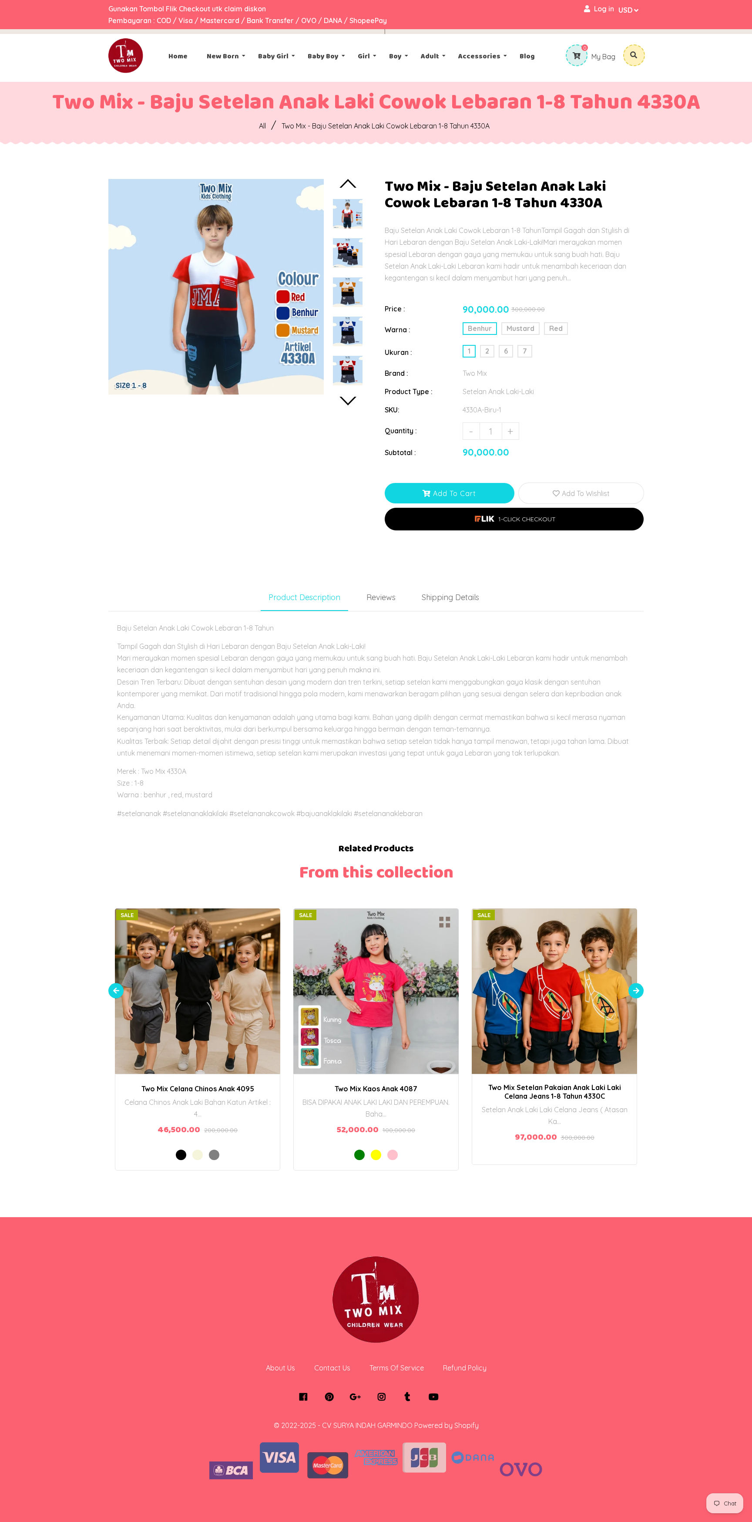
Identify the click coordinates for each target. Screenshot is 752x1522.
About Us (280, 1367)
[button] (514, 519)
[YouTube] (435, 1397)
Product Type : (409, 391)
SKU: (392, 409)
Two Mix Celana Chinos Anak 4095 (197, 1088)
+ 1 (228, 983)
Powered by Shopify (446, 1425)
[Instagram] (383, 1397)
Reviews (381, 597)
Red (556, 328)
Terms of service (396, 1367)
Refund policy (465, 1367)
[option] (216, 287)
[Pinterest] (331, 1397)
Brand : (396, 373)
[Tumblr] (409, 1397)
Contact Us (332, 1367)
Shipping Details (450, 597)
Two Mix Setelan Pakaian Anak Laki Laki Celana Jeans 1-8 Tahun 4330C (554, 1091)
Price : (395, 308)
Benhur (480, 328)
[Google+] (357, 1397)
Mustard (520, 328)
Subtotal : (400, 452)
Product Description (304, 597)
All (262, 125)
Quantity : (401, 430)
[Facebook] (305, 1397)
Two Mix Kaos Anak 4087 (376, 1088)
